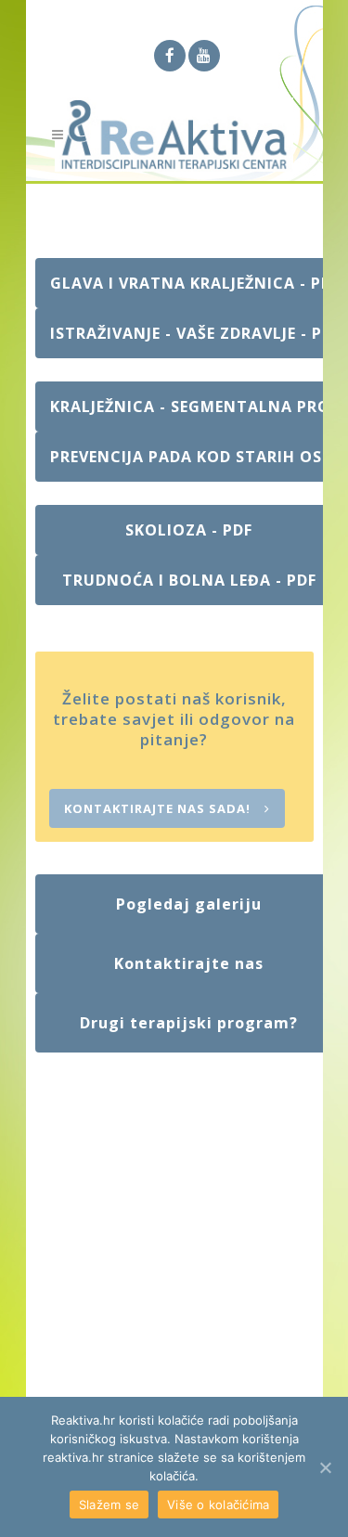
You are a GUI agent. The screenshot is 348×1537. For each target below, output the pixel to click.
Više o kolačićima (218, 1504)
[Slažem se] (325, 1467)
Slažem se (109, 1504)
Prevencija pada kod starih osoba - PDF (196, 456)
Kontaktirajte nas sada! (157, 808)
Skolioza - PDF (188, 530)
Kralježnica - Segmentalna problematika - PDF (196, 406)
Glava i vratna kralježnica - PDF (195, 283)
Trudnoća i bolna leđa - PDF (189, 580)
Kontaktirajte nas (189, 963)
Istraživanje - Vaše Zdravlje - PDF (196, 333)
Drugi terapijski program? (189, 1023)
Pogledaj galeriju (189, 904)
